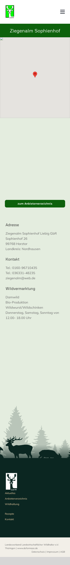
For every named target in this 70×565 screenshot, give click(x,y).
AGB (62, 551)
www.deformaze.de (27, 548)
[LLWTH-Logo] (10, 6)
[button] (35, 74)
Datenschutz (38, 551)
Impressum (52, 551)
